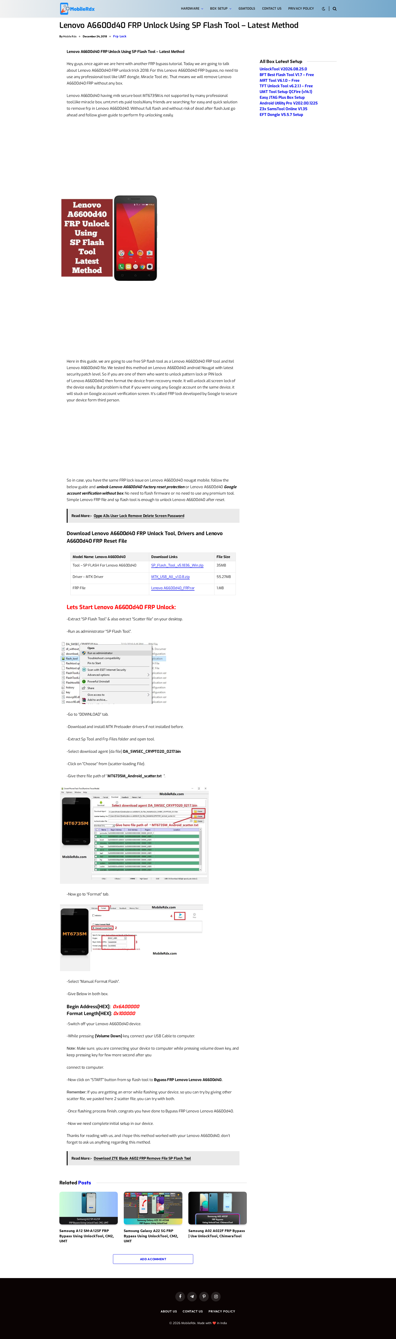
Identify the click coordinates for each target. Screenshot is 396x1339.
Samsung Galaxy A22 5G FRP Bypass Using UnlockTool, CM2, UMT (151, 1235)
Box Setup (219, 8)
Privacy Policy (301, 8)
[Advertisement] (153, 156)
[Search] (334, 9)
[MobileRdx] (77, 9)
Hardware (190, 8)
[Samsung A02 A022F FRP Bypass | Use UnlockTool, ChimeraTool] (217, 1208)
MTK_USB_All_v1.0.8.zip (170, 576)
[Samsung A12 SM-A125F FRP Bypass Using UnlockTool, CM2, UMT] (88, 1208)
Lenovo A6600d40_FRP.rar (173, 588)
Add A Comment (153, 1259)
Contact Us (271, 8)
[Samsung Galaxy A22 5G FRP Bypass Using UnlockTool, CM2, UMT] (153, 1208)
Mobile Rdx (70, 36)
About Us (169, 1311)
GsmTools (247, 8)
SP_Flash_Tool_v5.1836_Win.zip (177, 565)
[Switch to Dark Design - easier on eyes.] (323, 9)
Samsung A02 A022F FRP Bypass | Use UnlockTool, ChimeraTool (216, 1233)
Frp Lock (119, 36)
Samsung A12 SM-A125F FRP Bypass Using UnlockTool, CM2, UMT (86, 1235)
